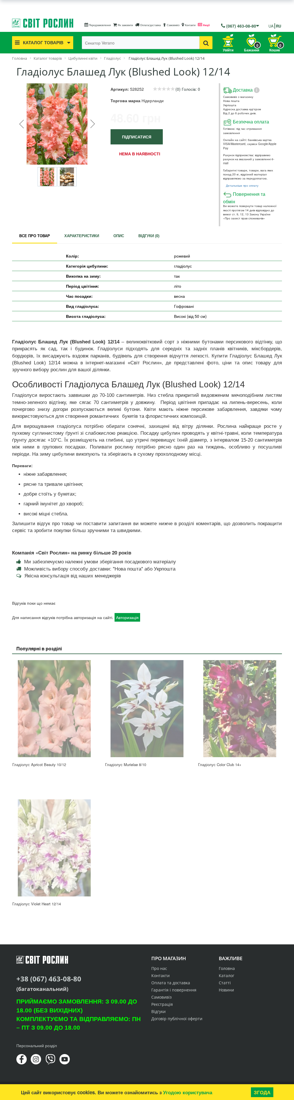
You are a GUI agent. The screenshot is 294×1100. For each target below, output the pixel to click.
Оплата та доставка (170, 982)
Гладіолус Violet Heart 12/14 (36, 903)
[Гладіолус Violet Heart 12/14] (54, 847)
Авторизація (127, 617)
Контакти (190, 25)
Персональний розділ (36, 1045)
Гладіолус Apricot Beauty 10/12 (39, 764)
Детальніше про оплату (242, 185)
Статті (225, 982)
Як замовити (125, 25)
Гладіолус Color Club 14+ (219, 764)
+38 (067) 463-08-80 (48, 978)
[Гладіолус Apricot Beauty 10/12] (54, 708)
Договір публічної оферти (176, 1018)
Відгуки (158, 1011)
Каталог (226, 975)
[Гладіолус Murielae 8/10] (147, 708)
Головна (227, 968)
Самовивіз (172, 25)
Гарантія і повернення (173, 990)
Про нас (159, 968)
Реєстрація (162, 1004)
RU (278, 26)
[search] (206, 42)
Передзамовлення (99, 25)
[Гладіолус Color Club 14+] (240, 708)
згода (262, 1092)
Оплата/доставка (150, 25)
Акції (206, 25)
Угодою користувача (187, 1092)
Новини (226, 990)
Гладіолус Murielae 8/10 (125, 764)
